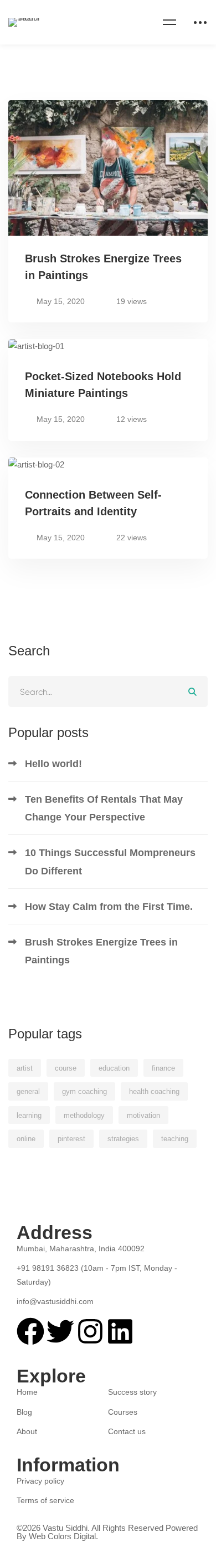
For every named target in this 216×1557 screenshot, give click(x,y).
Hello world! (53, 763)
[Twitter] (34, 1312)
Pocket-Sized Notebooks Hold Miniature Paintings (103, 384)
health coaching (154, 1091)
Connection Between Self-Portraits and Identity (93, 503)
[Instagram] (52, 1312)
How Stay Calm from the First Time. (109, 906)
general (28, 1091)
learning (29, 1115)
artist (25, 1068)
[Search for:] (108, 692)
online (26, 1139)
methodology (84, 1115)
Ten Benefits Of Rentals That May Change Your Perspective (104, 808)
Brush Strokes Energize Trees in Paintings (103, 266)
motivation (143, 1115)
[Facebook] (16, 1312)
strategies (123, 1139)
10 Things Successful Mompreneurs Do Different (110, 861)
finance (163, 1068)
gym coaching (84, 1091)
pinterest (71, 1139)
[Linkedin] (70, 1312)
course (65, 1068)
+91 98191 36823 (49, 1267)
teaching (174, 1139)
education (114, 1068)
